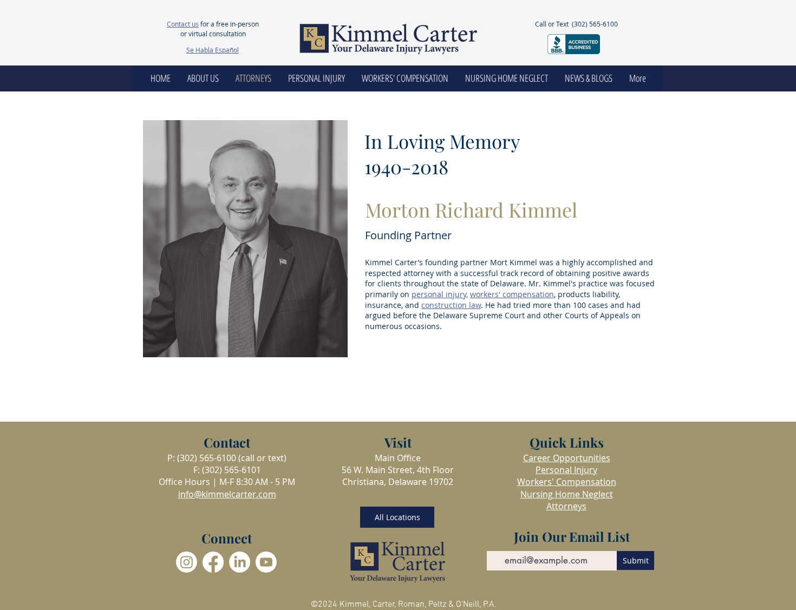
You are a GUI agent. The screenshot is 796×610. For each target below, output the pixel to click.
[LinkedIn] (239, 562)
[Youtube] (266, 562)
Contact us (183, 23)
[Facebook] (213, 562)
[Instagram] (186, 562)
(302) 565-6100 (595, 23)
